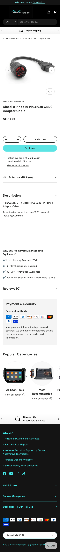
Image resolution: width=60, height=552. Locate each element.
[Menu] (4, 12)
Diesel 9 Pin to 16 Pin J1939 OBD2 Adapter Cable (30, 38)
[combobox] (30, 22)
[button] (55, 12)
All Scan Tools (15, 390)
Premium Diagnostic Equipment (23, 545)
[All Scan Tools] (15, 374)
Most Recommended (42, 391)
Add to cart (40, 139)
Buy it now (30, 148)
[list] (30, 70)
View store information (18, 165)
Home (5, 38)
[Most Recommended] (42, 374)
